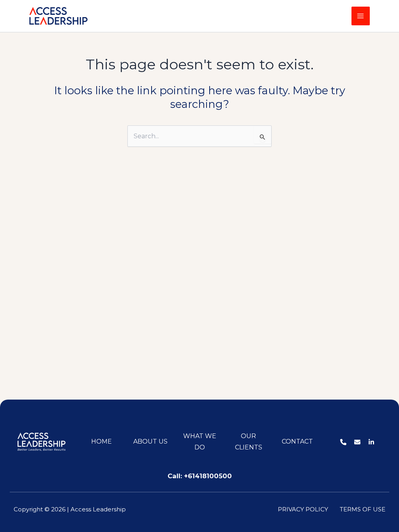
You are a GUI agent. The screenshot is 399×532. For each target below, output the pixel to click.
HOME (101, 441)
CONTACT (297, 441)
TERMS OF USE (362, 509)
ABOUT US (150, 441)
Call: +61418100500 (200, 476)
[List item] (343, 442)
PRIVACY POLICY (303, 509)
